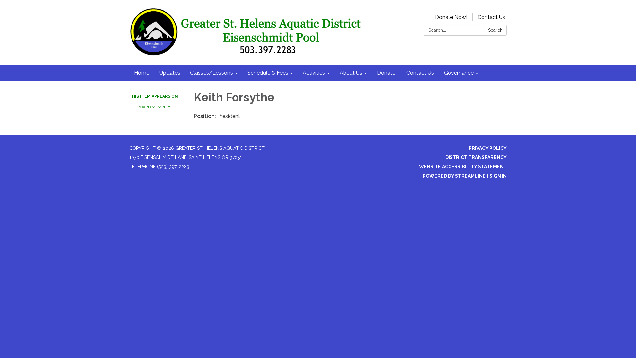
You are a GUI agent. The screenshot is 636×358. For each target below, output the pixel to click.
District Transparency (476, 157)
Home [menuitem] (141, 73)
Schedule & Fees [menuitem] (267, 73)
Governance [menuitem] (459, 73)
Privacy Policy (488, 148)
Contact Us (491, 17)
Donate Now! (451, 17)
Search (495, 30)
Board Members (154, 107)
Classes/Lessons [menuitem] (211, 73)
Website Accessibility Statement (463, 166)
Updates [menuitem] (169, 73)
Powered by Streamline (454, 176)
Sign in (498, 176)
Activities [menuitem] (314, 73)
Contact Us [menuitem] (420, 73)
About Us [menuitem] (351, 73)
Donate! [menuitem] (387, 73)
